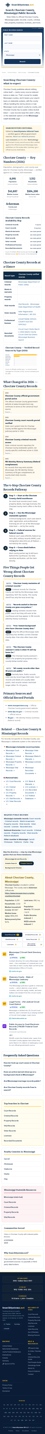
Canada (5, 1358)
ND (8, 1416)
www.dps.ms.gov (15, 711)
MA (37, 1408)
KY (23, 1408)
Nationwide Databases (10, 1349)
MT (17, 1412)
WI (30, 1420)
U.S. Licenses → (31, 787)
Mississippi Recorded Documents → (30, 770)
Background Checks (13, 868)
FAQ (29, 1354)
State (6, 51)
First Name (8, 35)
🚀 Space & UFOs (8, 1364)
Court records (35, 818)
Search (22, 61)
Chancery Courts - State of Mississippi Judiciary (21, 978)
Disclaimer (6, 1391)
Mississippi (22, 72)
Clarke (25, 842)
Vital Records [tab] (11, 939)
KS (19, 1408)
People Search (26, 863)
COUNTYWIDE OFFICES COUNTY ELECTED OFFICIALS (27, 322)
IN (13, 1408)
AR (15, 1405)
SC (30, 1416)
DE (30, 1405)
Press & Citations (34, 1371)
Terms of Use (7, 1388)
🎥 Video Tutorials (34, 1351)
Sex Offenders (33, 1332)
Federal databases (11, 835)
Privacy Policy (7, 1385)
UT (11, 1420)
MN (6, 1412)
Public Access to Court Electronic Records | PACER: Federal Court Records (24, 1026)
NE (21, 1412)
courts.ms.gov (16, 971)
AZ (11, 1405)
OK (16, 1416)
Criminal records (11, 821)
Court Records (10, 1111)
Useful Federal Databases (11, 1352)
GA (40, 1405)
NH (28, 1412)
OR (20, 1416)
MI (41, 1408)
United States (12, 72)
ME (30, 1408)
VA (18, 1420)
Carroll (31, 839)
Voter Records (10, 1131)
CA (19, 1405)
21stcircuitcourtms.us (19, 1018)
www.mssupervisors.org (18, 705)
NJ (32, 1412)
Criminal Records (11, 1116)
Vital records (24, 824)
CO (22, 1405)
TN (37, 1416)
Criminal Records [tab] (32, 935)
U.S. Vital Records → (14, 798)
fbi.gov (10, 718)
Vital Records (9, 1126)
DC (33, 1405)
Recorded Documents (13, 1141)
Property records (11, 824)
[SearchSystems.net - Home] (7, 4)
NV (25, 1412)
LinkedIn (6, 1328)
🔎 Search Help (33, 1348)
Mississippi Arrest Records (16, 859)
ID (7, 1408)
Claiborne (18, 842)
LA (26, 1408)
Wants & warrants (27, 821)
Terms (18, 1431)
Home (4, 72)
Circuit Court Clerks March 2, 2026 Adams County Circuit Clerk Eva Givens (29, 332)
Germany (5, 1361)
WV (26, 1420)
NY (40, 1412)
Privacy (10, 1431)
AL (4, 1405)
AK (8, 1405)
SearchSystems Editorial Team (26, 131)
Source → (8, 412)
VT (15, 1420)
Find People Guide (34, 1362)
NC (4, 1416)
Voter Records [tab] (32, 939)
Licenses (15, 826)
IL (9, 1408)
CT (26, 1405)
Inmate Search (11, 863)
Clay (31, 842)
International (6, 1355)
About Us (31, 1368)
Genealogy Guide (34, 1365)
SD (34, 1416)
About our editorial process (24, 136)
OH (12, 1416)
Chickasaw (8, 842)
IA (16, 1408)
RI (26, 1416)
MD (33, 1408)
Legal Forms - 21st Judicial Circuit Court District (24, 1003)
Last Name (8, 43)
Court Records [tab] (11, 935)
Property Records (11, 1121)
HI (4, 1408)
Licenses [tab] (11, 944)
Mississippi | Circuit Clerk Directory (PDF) (25, 953)
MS (10, 1412)
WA (22, 1420)
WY (33, 1420)
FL (37, 1405)
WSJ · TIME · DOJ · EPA (22, 1290)
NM (36, 1412)
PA (23, 1416)
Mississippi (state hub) (13, 1197)
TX (41, 1416)
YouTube (17, 1324)
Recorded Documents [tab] (34, 944)
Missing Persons (34, 1335)
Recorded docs (26, 826)
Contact (30, 1374)
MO (13, 1412)
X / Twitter (7, 1324)
